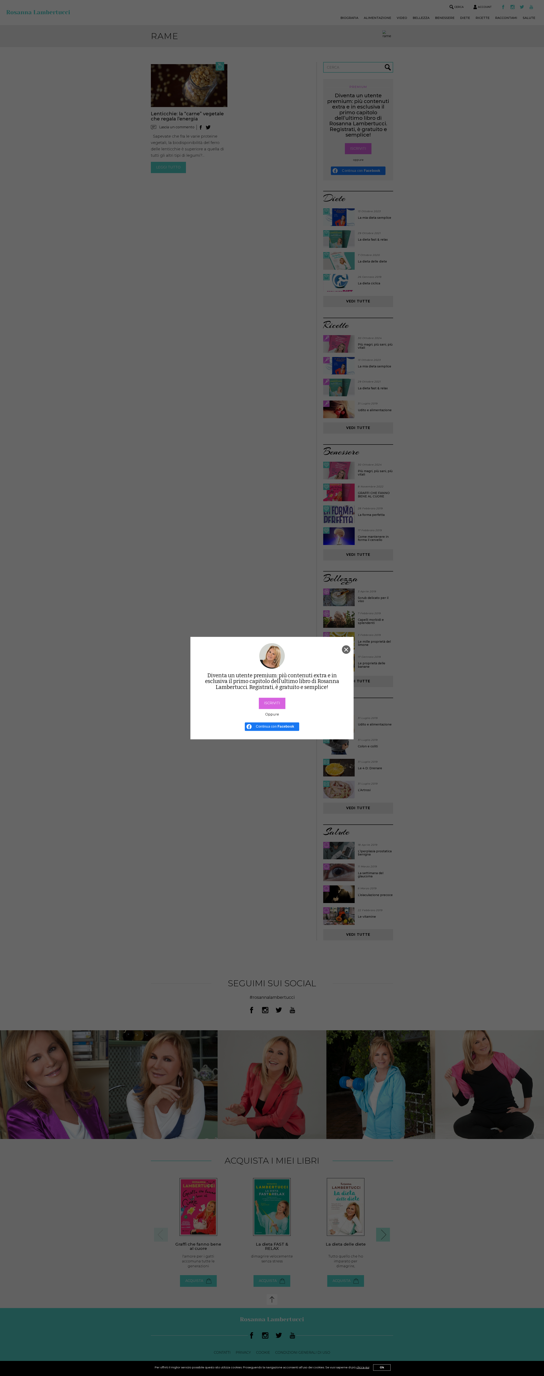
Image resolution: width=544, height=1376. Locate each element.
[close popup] (346, 649)
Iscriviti (272, 703)
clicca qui (362, 1367)
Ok (382, 1367)
